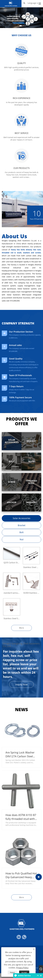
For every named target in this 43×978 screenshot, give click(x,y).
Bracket (21, 525)
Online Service (24, 975)
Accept (24, 972)
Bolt (21, 532)
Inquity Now (21, 684)
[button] (20, 25)
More (21, 628)
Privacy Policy (22, 967)
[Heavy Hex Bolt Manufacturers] (21, 17)
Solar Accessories (21, 518)
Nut (21, 539)
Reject (12, 972)
